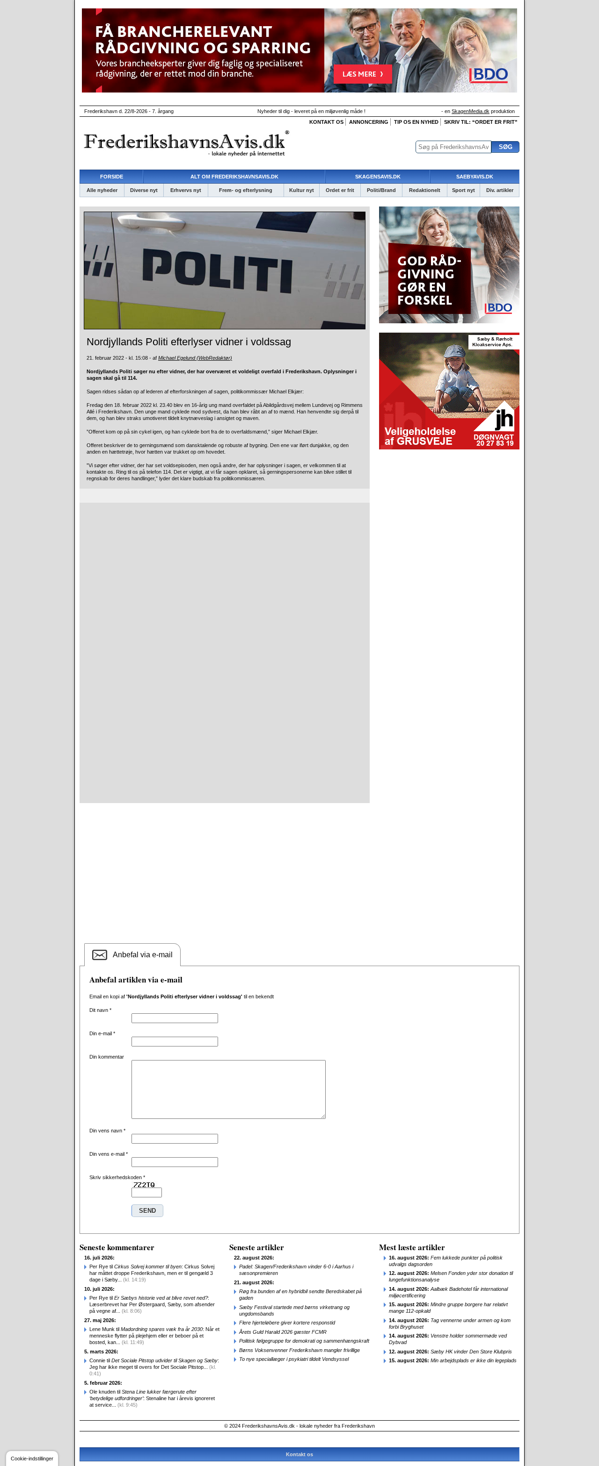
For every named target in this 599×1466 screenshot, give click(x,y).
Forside (111, 176)
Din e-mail (102, 1033)
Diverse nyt (144, 190)
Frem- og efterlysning (245, 190)
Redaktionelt (424, 190)
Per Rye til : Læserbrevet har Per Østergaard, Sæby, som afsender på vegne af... (152, 1304)
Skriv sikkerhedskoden (117, 1177)
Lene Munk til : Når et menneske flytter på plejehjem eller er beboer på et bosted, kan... (154, 1335)
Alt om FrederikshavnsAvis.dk (234, 176)
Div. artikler (499, 190)
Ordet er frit (340, 190)
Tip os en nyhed (416, 122)
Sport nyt (463, 190)
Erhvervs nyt (185, 190)
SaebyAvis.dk (474, 176)
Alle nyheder (102, 190)
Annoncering (368, 122)
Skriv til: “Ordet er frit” (481, 122)
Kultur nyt (301, 190)
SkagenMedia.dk (470, 111)
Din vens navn (107, 1130)
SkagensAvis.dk (378, 176)
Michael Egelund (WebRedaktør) (195, 358)
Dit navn (100, 1010)
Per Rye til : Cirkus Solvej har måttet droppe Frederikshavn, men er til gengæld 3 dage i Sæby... (151, 1273)
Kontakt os (326, 122)
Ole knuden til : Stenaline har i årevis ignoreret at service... (152, 1398)
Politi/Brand (381, 190)
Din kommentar (106, 1057)
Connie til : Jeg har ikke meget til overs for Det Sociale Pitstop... (154, 1367)
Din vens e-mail (108, 1154)
